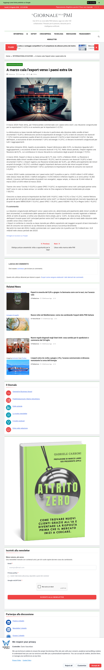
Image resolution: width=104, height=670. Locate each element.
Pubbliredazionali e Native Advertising (26, 399)
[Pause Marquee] (96, 47)
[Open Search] (99, 36)
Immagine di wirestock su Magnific (16, 292)
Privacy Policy (16, 660)
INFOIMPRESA (18, 34)
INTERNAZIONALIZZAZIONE (14, 64)
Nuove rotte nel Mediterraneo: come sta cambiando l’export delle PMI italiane (62, 315)
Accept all (95, 665)
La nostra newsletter (20, 414)
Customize (82, 665)
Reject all (68, 665)
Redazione (12, 74)
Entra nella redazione (20, 428)
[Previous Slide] (95, 7)
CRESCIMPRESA (45, 34)
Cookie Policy (27, 660)
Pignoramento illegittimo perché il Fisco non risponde (74, 7)
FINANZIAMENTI (84, 34)
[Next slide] (98, 7)
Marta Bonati (36, 319)
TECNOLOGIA (58, 34)
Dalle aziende (17, 406)
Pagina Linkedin (18, 621)
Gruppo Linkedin (18, 636)
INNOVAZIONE (71, 34)
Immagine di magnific (12, 315)
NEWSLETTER (52, 39)
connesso (20, 269)
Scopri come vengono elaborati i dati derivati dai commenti (62, 277)
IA (27, 34)
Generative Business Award (22, 392)
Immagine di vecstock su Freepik (17, 236)
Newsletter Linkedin (20, 628)
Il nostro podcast (19, 421)
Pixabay (24, 358)
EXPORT (34, 34)
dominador (15, 358)
